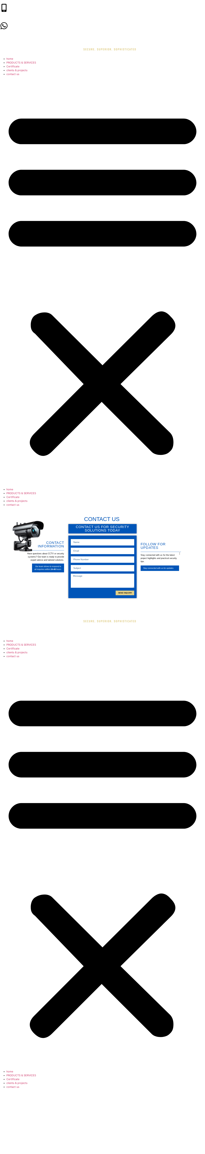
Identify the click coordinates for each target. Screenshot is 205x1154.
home (9, 58)
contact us (12, 74)
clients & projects (16, 70)
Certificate (12, 66)
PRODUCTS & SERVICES (21, 62)
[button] (102, 281)
